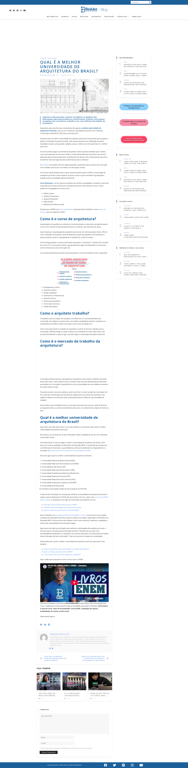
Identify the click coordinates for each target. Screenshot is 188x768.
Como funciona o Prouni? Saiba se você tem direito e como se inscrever (136, 162)
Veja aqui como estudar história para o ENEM (60, 505)
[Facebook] (10, 10)
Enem (125, 62)
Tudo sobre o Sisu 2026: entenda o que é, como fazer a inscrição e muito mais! (136, 265)
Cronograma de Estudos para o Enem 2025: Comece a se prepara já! (136, 74)
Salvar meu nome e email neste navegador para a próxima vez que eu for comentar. (67, 748)
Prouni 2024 (127, 159)
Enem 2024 (136, 16)
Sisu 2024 (127, 252)
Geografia (96, 16)
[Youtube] (24, 10)
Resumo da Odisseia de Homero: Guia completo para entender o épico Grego (135, 209)
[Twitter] (13, 10)
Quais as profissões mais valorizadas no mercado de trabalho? (66, 549)
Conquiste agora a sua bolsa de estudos (134, 122)
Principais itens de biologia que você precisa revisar (62, 507)
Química (65, 16)
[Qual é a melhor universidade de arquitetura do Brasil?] (74, 96)
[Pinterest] (17, 10)
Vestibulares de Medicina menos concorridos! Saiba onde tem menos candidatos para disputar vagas (49, 694)
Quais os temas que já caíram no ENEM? (58, 552)
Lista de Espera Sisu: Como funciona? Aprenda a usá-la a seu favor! (135, 274)
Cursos (43, 58)
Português (109, 16)
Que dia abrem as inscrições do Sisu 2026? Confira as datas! (135, 256)
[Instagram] (21, 10)
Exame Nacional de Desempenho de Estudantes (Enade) (70, 450)
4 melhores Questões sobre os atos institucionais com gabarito (136, 217)
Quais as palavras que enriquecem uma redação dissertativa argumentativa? (135, 84)
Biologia (84, 16)
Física (74, 16)
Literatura (127, 205)
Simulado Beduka (66, 209)
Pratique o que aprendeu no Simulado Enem (134, 107)
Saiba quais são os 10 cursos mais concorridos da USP (99, 694)
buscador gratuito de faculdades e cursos (70, 515)
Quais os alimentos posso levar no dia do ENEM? (61, 510)
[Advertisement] (94, 34)
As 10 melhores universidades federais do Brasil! (74, 694)
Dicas (125, 89)
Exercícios (122, 16)
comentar (64, 75)
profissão (45, 165)
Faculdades (52, 58)
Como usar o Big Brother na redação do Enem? (136, 236)
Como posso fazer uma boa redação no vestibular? (62, 554)
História (126, 214)
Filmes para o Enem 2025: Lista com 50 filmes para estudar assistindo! (135, 93)
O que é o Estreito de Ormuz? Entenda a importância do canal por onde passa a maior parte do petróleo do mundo (135, 227)
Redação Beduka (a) (47, 75)
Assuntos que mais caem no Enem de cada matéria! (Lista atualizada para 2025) (136, 65)
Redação (126, 80)
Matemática (52, 16)
